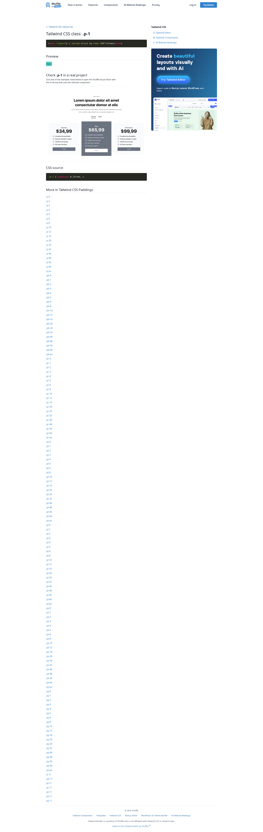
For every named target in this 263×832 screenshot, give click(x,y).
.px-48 (49, 673)
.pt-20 (49, 489)
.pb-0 (48, 275)
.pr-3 (48, 371)
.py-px (49, 770)
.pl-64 (49, 599)
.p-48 (48, 257)
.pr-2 (48, 367)
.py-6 (48, 717)
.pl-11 (49, 783)
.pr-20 (49, 406)
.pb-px (49, 354)
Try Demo (208, 4)
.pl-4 (48, 542)
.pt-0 (48, 441)
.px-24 (49, 660)
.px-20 (49, 656)
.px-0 (48, 608)
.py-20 (49, 739)
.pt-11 (49, 791)
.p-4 (48, 209)
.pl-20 (49, 573)
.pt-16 (49, 485)
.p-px (48, 271)
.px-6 (48, 634)
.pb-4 (48, 292)
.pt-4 (48, 459)
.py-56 (49, 761)
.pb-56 (49, 345)
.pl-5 (48, 546)
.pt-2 (48, 450)
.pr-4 (48, 376)
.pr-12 (49, 398)
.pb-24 (49, 327)
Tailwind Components (167, 37)
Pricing (156, 4)
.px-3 (48, 621)
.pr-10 (49, 393)
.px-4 (48, 625)
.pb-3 (48, 288)
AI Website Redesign (135, 4)
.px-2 (48, 616)
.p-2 (48, 201)
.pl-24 (49, 577)
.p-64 (48, 266)
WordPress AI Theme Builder (154, 815)
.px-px (49, 686)
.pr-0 (48, 358)
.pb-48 (49, 341)
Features (93, 4)
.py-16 (49, 735)
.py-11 (49, 800)
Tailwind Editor (163, 32)
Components (111, 4)
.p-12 (48, 231)
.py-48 (49, 756)
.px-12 (49, 647)
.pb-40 (49, 336)
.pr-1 (48, 363)
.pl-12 (49, 564)
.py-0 (48, 691)
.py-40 (49, 752)
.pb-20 (49, 323)
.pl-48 (49, 590)
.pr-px (49, 437)
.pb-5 (48, 297)
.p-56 (48, 262)
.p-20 (48, 240)
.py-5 (48, 713)
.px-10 (49, 643)
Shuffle (135, 810)
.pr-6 (48, 384)
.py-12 (49, 730)
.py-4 (48, 708)
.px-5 (48, 629)
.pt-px (49, 520)
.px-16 (49, 651)
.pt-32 (49, 498)
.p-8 (48, 222)
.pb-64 (49, 349)
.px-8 (48, 638)
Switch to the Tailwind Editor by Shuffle (130, 826)
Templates (101, 815)
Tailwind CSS (115, 815)
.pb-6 (48, 301)
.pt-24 (49, 494)
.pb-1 (48, 279)
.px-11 (49, 796)
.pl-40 (49, 586)
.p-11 (48, 774)
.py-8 (48, 721)
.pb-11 (49, 778)
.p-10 (48, 227)
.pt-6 (48, 468)
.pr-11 (49, 787)
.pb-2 (48, 284)
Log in (193, 4)
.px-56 (49, 678)
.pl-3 (48, 538)
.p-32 (48, 249)
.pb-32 (49, 332)
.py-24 (49, 743)
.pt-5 (48, 463)
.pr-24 (49, 411)
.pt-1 (48, 446)
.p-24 (48, 244)
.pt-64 (49, 516)
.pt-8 (48, 472)
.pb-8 (48, 306)
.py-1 (48, 695)
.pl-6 (48, 551)
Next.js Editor (131, 815)
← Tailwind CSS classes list (59, 26)
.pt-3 (48, 454)
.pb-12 (49, 314)
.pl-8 (48, 555)
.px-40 (49, 669)
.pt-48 (49, 507)
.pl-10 (49, 559)
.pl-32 (49, 581)
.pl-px (49, 603)
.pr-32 (49, 415)
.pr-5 (48, 380)
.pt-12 (49, 481)
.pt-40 (49, 503)
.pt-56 (49, 511)
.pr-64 (49, 433)
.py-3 (48, 704)
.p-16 (48, 236)
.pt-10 (49, 476)
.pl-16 (49, 568)
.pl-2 (48, 533)
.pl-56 (49, 594)
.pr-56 (49, 428)
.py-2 (48, 700)
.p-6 (48, 218)
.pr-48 (49, 424)
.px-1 (48, 612)
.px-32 (49, 665)
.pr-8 (48, 389)
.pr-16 (49, 402)
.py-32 (49, 748)
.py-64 (49, 765)
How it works (75, 4)
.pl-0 (48, 524)
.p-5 (48, 214)
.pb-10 (49, 310)
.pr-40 (49, 419)
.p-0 (48, 196)
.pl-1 (48, 529)
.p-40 (48, 253)
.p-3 (48, 205)
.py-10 (49, 726)
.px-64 (49, 682)
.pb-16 (49, 319)
